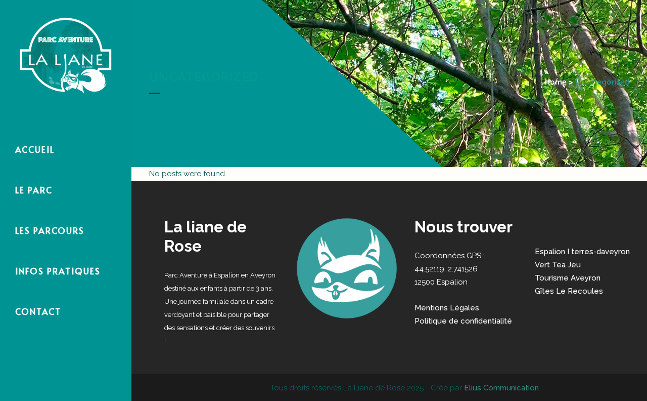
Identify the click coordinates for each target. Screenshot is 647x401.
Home (555, 81)
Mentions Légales (446, 307)
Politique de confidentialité (463, 321)
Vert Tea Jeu (558, 264)
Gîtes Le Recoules (569, 291)
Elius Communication (500, 387)
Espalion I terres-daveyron (582, 251)
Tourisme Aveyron (567, 278)
